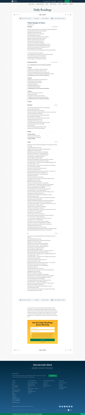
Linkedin (67, 406)
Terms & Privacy (43, 341)
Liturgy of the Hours (31, 391)
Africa (13, 384)
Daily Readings (46, 1)
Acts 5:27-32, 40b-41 (55, 26)
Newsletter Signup (62, 387)
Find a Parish (53, 1)
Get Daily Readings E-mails (59, 18)
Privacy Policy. (48, 337)
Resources (61, 384)
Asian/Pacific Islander (16, 390)
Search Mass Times (31, 385)
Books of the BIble (31, 384)
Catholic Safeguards (16, 400)
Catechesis (14, 397)
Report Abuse (60, 1)
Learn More (52, 375)
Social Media (61, 388)
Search (71, 1)
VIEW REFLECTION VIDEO (26, 18)
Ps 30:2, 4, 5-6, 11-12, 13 (54, 62)
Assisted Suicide (15, 391)
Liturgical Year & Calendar (33, 388)
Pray (44, 387)
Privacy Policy (44, 409)
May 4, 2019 (18, 14)
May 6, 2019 (67, 14)
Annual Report (15, 387)
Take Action (45, 382)
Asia (13, 388)
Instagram (69, 406)
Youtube (65, 406)
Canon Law (14, 395)
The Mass (29, 393)
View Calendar (45, 18)
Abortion (14, 382)
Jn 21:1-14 (56, 233)
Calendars (61, 385)
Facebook (62, 406)
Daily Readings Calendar (50, 1)
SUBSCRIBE (42, 339)
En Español (36, 18)
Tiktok (72, 406)
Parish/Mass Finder (62, 382)
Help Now (67, 1)
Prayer (29, 387)
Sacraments (30, 390)
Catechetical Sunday (16, 398)
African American (15, 385)
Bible (13, 393)
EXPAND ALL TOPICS (15, 402)
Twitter (60, 406)
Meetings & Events (47, 385)
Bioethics (14, 394)
